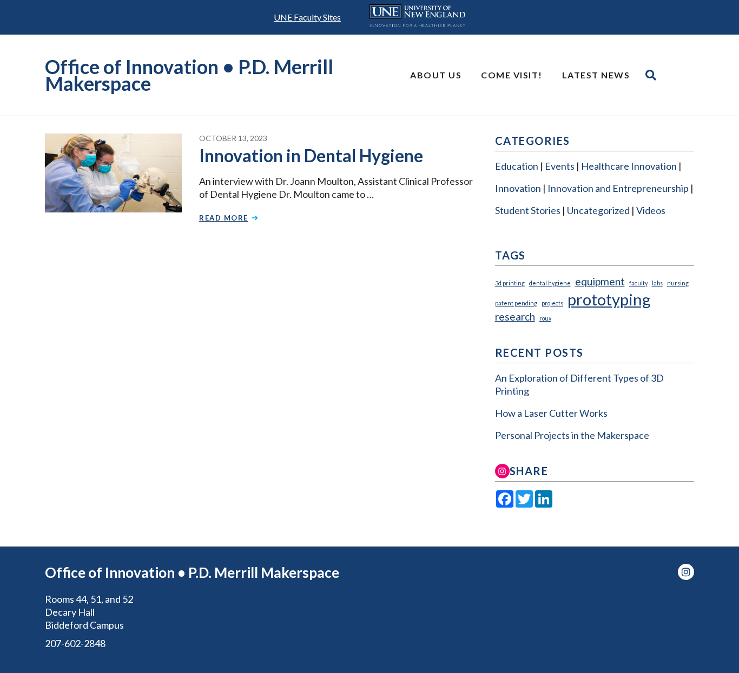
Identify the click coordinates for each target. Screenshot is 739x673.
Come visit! (512, 75)
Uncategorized (598, 210)
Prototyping (609, 299)
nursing (678, 282)
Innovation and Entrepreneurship (618, 188)
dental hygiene (550, 282)
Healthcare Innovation (629, 166)
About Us (435, 75)
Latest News (596, 75)
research (515, 316)
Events (560, 166)
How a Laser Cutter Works (551, 413)
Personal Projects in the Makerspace (572, 435)
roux (545, 318)
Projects (552, 302)
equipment (600, 281)
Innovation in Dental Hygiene (311, 155)
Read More (223, 218)
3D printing (510, 282)
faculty (638, 282)
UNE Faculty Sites (307, 17)
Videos (650, 210)
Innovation (518, 188)
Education (516, 166)
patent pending (516, 302)
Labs (657, 282)
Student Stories (527, 210)
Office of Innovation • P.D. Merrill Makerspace (189, 75)
